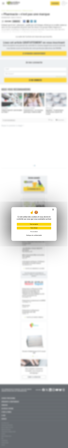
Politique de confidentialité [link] (34, 235)
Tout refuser (34, 228)
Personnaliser (34, 231)
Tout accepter (34, 224)
